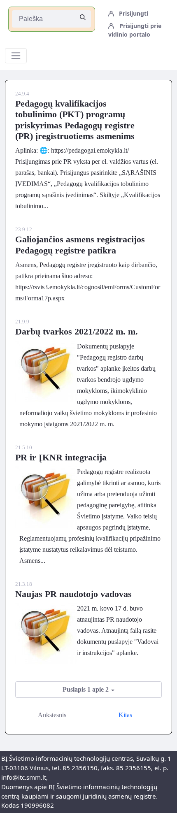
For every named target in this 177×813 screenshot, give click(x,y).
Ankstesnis (52, 714)
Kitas (125, 714)
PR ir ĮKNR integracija (61, 457)
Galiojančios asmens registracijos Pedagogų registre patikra (80, 244)
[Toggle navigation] (16, 55)
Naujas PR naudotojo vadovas (73, 594)
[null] (82, 17)
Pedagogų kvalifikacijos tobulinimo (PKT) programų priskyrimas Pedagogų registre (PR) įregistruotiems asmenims (75, 119)
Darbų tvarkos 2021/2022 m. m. (76, 331)
